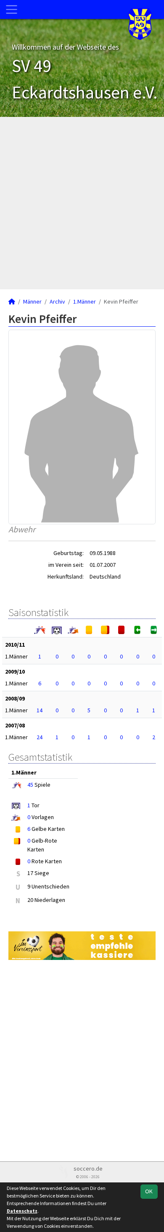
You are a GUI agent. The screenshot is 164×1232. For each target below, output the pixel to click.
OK (149, 1191)
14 (39, 710)
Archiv (57, 301)
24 (39, 737)
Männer (32, 301)
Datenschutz (22, 1211)
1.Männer (84, 301)
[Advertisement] (82, 203)
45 (30, 784)
